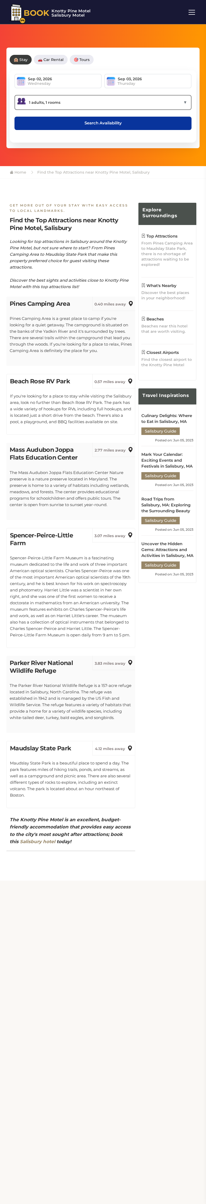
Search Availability (103, 122)
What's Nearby (160, 285)
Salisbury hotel (37, 841)
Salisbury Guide (160, 431)
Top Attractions (161, 236)
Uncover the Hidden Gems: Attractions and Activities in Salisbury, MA (167, 549)
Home (19, 172)
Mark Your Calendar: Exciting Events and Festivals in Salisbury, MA (167, 460)
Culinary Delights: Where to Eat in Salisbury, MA (166, 418)
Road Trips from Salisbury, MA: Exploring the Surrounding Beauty (165, 504)
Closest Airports (162, 352)
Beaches (154, 319)
